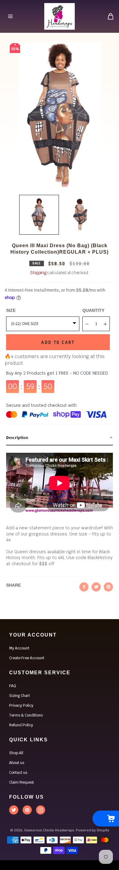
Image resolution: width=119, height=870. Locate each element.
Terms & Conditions (26, 715)
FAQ (12, 685)
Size (11, 310)
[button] (59, 437)
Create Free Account (26, 658)
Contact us (18, 772)
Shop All (16, 753)
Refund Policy (21, 725)
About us (16, 762)
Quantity (93, 310)
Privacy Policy (21, 705)
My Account (19, 648)
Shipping (38, 272)
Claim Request (21, 782)
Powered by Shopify (92, 830)
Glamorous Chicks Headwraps (49, 830)
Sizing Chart (19, 695)
